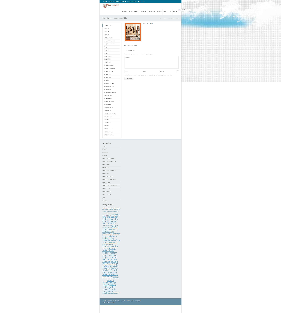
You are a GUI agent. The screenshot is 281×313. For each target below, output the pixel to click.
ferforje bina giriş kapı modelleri (107, 211)
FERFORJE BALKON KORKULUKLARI (109, 161)
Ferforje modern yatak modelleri (109, 253)
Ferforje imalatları (110, 219)
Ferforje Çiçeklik (107, 62)
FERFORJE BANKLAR (106, 164)
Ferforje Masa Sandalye (109, 86)
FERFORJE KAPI (105, 173)
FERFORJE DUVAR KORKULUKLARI (109, 170)
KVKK (135, 1)
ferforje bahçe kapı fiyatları (106, 208)
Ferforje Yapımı (108, 281)
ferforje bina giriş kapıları (115, 209)
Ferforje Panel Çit (107, 104)
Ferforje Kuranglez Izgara (109, 83)
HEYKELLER (104, 201)
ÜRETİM (139, 1)
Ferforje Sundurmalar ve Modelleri (110, 272)
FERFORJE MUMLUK (106, 182)
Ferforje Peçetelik (110, 262)
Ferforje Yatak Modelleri (109, 283)
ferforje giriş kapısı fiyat (109, 215)
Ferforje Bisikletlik (107, 56)
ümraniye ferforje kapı (106, 293)
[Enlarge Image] (133, 23)
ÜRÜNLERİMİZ (117, 1)
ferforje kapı (108, 223)
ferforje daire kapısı (110, 212)
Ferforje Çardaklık (107, 59)
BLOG (132, 1)
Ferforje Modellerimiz (109, 249)
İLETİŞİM (128, 1)
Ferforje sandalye (110, 269)
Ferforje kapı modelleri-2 (108, 232)
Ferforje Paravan (107, 110)
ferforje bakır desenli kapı (106, 209)
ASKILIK (104, 146)
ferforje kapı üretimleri (110, 244)
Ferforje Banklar (107, 47)
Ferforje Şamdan (107, 119)
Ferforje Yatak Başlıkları (108, 135)
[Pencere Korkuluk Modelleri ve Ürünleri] (111, 6)
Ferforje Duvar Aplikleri (108, 65)
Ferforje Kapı (106, 80)
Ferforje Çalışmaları (109, 290)
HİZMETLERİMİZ (111, 1)
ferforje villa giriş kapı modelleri (110, 278)
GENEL (103, 198)
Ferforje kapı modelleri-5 (111, 241)
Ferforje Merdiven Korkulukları (110, 92)
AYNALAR (104, 149)
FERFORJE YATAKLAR (106, 195)
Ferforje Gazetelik (107, 74)
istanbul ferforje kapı (116, 291)
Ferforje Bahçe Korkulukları (109, 41)
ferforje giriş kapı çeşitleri (111, 215)
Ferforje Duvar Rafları (108, 71)
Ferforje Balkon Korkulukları (109, 44)
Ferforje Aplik (106, 28)
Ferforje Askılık (150, 23)
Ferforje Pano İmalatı (108, 107)
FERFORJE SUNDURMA (106, 191)
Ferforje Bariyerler (107, 50)
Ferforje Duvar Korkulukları (109, 68)
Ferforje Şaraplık (107, 122)
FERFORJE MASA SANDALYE (107, 176)
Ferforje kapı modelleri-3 (111, 234)
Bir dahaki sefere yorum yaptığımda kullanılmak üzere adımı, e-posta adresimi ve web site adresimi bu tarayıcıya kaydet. (151, 73)
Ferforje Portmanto (108, 116)
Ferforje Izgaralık (107, 77)
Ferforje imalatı (109, 221)
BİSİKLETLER (105, 152)
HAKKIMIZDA (123, 1)
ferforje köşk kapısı (105, 248)
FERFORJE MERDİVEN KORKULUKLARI (109, 179)
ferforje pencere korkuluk (109, 260)
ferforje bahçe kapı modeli (116, 208)
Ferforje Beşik (106, 53)
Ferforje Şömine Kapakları (109, 128)
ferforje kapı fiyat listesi (109, 225)
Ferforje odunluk (109, 257)
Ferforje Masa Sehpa (108, 89)
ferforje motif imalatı (108, 95)
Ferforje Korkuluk (110, 246)
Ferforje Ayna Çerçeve (108, 38)
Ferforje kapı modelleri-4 (108, 239)
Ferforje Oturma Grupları (109, 101)
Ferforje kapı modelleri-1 (110, 228)
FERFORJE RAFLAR (106, 188)
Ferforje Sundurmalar (108, 132)
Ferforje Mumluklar (108, 98)
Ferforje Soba (106, 125)
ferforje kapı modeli (108, 227)
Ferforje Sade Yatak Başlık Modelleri (110, 265)
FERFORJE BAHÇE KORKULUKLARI (109, 158)
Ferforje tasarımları (110, 275)
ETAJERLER (104, 155)
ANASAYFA (105, 1)
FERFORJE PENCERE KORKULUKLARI (109, 185)
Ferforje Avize (107, 35)
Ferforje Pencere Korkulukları (110, 113)
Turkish (183, 9)
